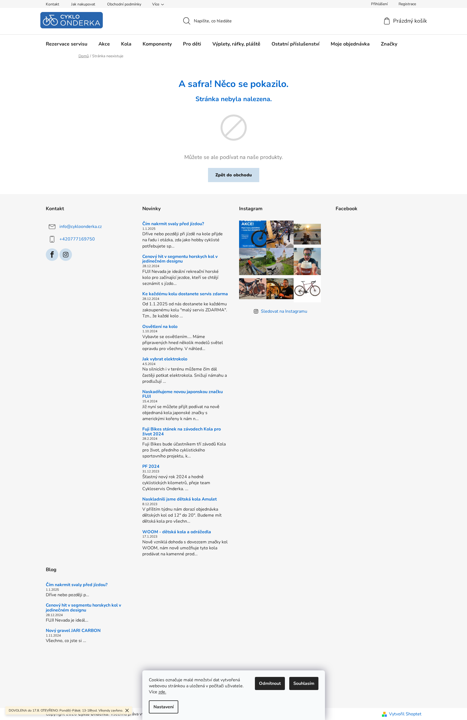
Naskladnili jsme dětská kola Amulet (179, 499)
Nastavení (163, 707)
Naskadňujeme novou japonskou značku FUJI (182, 394)
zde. (162, 692)
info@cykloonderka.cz (80, 227)
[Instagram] (65, 254)
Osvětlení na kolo (159, 326)
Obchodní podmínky (124, 4)
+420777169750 (77, 239)
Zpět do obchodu (233, 175)
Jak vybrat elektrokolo (164, 359)
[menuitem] (66, 44)
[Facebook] (52, 254)
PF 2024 (150, 466)
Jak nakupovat (83, 4)
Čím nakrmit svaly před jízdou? (173, 224)
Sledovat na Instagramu (284, 311)
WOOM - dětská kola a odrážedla (176, 532)
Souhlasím (303, 683)
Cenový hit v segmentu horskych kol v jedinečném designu (180, 259)
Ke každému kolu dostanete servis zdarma (185, 294)
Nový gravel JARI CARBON (73, 630)
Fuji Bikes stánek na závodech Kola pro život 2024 (181, 431)
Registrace (407, 4)
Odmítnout (270, 683)
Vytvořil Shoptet (405, 714)
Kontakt (52, 4)
